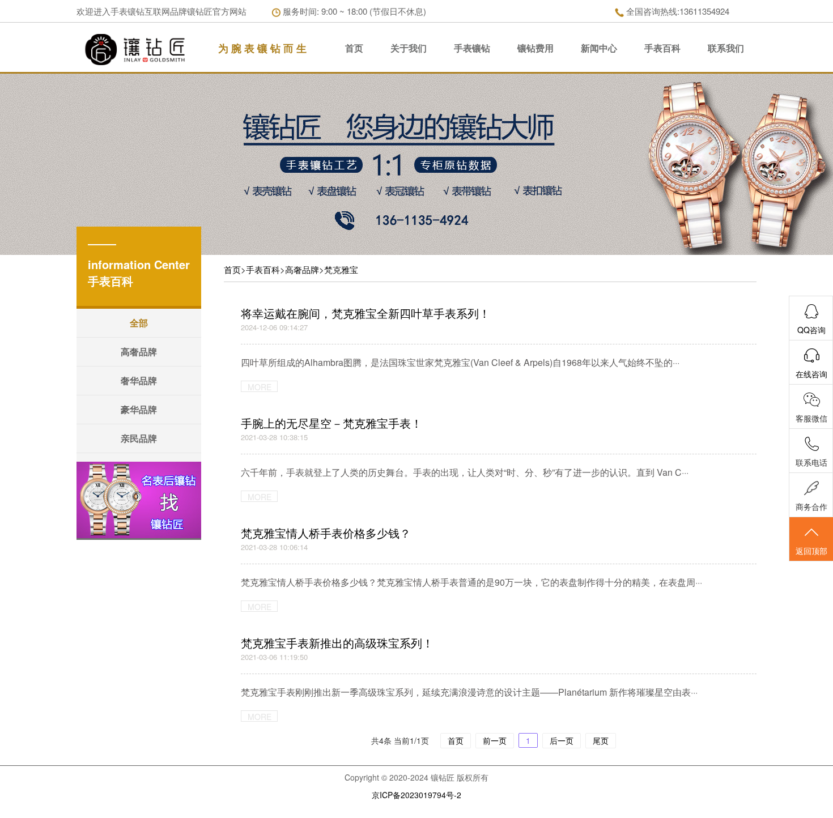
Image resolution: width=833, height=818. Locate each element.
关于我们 (408, 47)
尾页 (601, 740)
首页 (354, 47)
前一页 (495, 740)
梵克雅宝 (341, 269)
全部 (139, 322)
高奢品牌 (139, 351)
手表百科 (662, 47)
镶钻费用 (535, 47)
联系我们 (726, 47)
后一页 (561, 740)
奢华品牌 (139, 380)
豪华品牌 (139, 409)
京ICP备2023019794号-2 (416, 794)
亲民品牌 (139, 438)
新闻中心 (599, 47)
